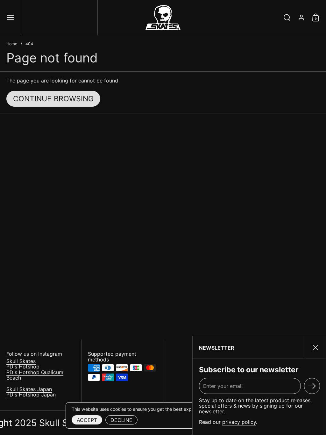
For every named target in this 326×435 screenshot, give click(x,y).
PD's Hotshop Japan (31, 394)
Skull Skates (21, 361)
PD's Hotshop (22, 366)
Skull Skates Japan (29, 389)
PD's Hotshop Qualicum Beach (34, 375)
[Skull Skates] (163, 17)
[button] (287, 18)
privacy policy (239, 422)
